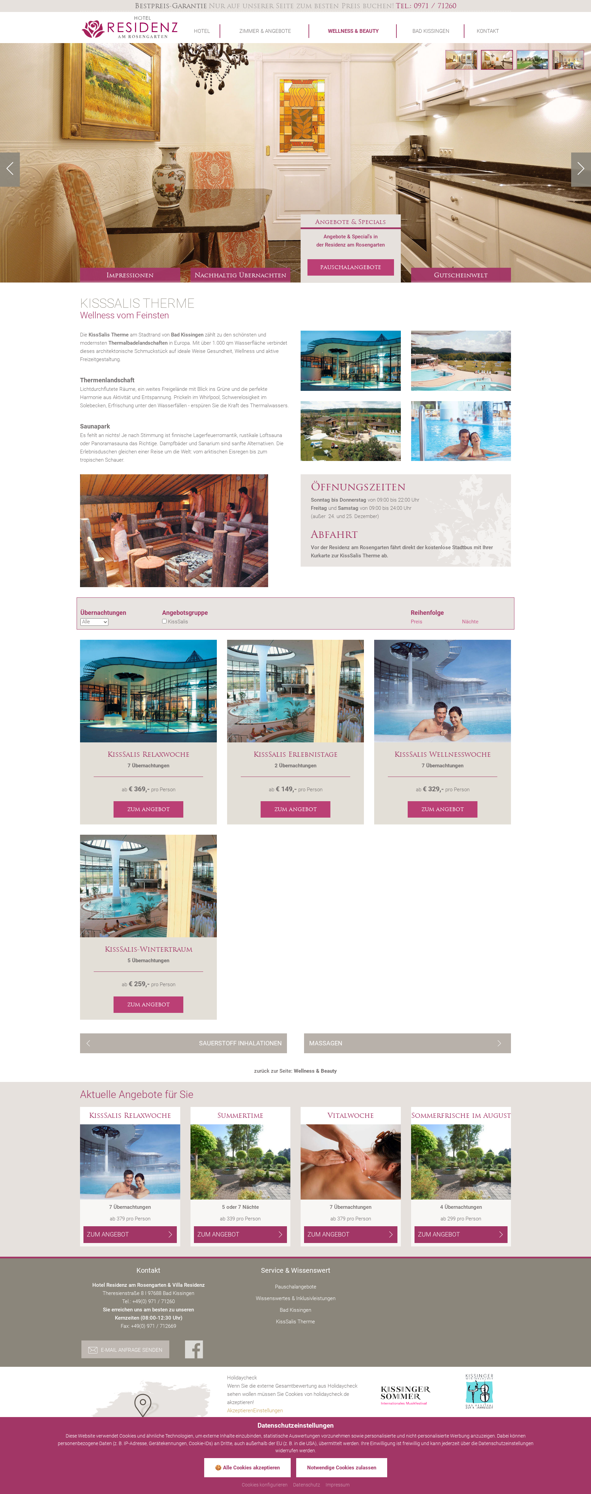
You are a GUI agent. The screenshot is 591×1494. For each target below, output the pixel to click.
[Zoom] (185, 530)
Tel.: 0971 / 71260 (426, 5)
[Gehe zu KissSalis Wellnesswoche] (442, 691)
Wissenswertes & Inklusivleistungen (296, 1298)
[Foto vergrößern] (295, 162)
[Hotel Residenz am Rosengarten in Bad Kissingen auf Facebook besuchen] (194, 1350)
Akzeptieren (240, 1410)
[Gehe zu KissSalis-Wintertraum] (148, 886)
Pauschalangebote (295, 1287)
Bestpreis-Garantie (171, 5)
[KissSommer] (405, 1396)
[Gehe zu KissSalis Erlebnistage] (295, 691)
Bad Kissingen (295, 1310)
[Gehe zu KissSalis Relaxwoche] (148, 691)
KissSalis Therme (295, 1322)
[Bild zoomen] (351, 361)
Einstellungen (268, 1410)
